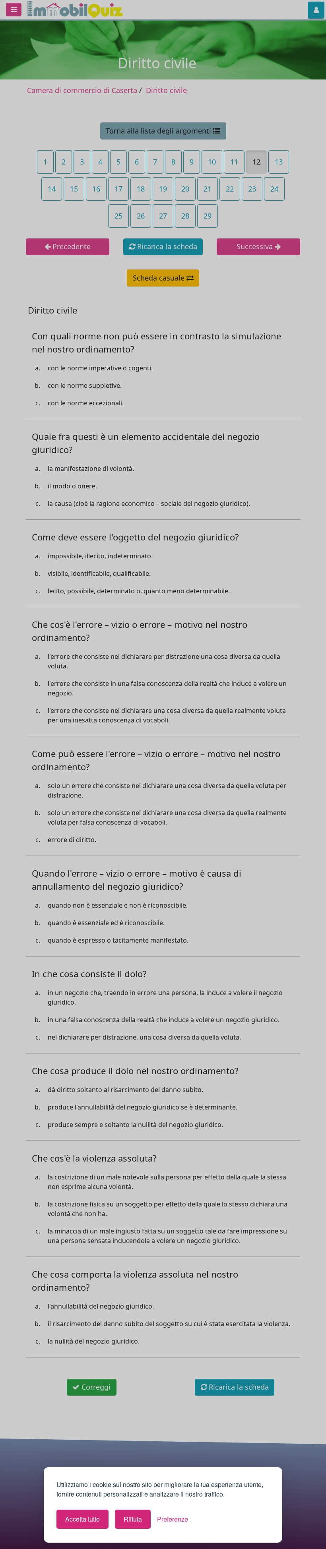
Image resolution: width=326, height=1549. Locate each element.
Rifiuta (133, 1519)
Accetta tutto (82, 1519)
